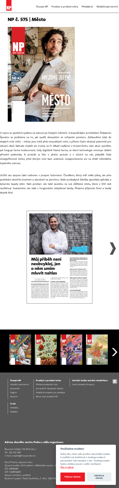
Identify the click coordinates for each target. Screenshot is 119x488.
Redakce (14, 412)
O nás (13, 404)
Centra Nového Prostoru (83, 385)
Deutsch (14, 397)
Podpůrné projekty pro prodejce (50, 393)
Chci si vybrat (67, 467)
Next (110, 255)
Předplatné (87, 7)
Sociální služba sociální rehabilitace (90, 381)
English (13, 393)
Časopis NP (42, 7)
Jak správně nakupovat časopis (49, 389)
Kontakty (14, 408)
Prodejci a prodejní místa (65, 7)
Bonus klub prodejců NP (47, 397)
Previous (8, 255)
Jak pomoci (15, 389)
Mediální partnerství (107, 7)
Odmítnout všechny (99, 477)
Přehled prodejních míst (47, 385)
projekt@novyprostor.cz (24, 456)
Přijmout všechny (73, 477)
